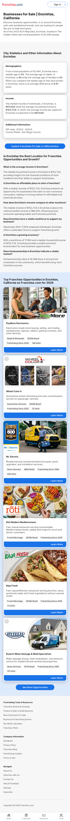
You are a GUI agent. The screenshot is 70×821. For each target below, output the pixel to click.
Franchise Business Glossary (16, 706)
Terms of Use (9, 758)
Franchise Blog (10, 749)
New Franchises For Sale (14, 715)
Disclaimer (8, 741)
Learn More (57, 350)
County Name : (14, 132)
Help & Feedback (11, 783)
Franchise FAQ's (10, 728)
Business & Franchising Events (17, 719)
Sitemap (7, 788)
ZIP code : (11, 129)
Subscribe (8, 792)
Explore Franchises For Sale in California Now (35, 146)
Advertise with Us (11, 775)
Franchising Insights (12, 753)
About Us (7, 771)
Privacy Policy (9, 745)
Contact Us (8, 779)
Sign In (57, 4)
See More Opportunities (35, 687)
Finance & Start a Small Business (18, 711)
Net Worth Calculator (12, 723)
